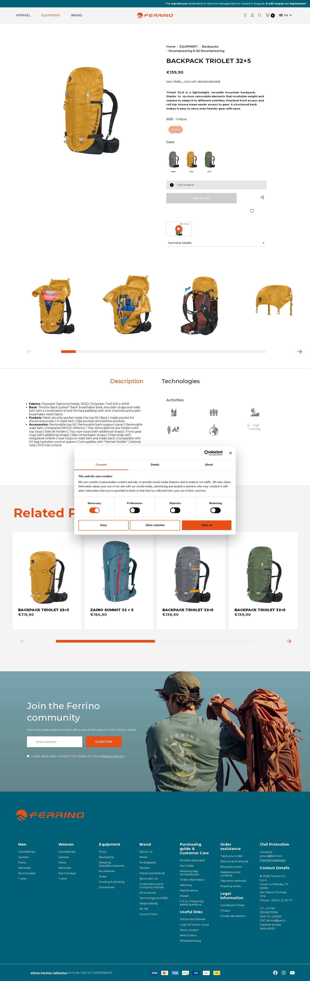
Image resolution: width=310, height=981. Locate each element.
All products (147, 892)
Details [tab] (155, 464)
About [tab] (209, 464)
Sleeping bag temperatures (189, 872)
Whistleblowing (190, 940)
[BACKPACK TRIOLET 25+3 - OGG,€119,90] (47, 570)
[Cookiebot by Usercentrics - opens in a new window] (207, 453)
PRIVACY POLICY (112, 756)
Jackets (23, 857)
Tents (102, 851)
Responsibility (148, 903)
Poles (102, 876)
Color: (170, 142)
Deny (103, 525)
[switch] (135, 510)
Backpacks (106, 857)
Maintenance (189, 890)
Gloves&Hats (26, 851)
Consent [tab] (101, 464)
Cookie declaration (233, 916)
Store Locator (189, 930)
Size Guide (187, 865)
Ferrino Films (148, 914)
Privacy (225, 910)
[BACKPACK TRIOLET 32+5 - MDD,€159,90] (191, 570)
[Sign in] (252, 15)
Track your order (231, 856)
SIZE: (176, 119)
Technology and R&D (153, 898)
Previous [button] (28, 350)
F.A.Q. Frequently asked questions (192, 902)
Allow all (206, 525)
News (143, 857)
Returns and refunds (234, 861)
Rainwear (24, 868)
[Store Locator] (245, 15)
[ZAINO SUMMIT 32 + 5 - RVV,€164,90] (119, 570)
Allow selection (155, 525)
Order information (192, 879)
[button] (216, 243)
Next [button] (298, 350)
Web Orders (188, 935)
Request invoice (231, 866)
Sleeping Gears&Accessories (111, 864)
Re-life (143, 908)
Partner (144, 868)
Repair (184, 896)
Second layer (27, 873)
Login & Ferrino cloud (194, 924)
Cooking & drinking (111, 882)
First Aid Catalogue (272, 860)
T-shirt (22, 878)
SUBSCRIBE (103, 741)
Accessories (107, 871)
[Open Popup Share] (262, 197)
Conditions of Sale (232, 905)
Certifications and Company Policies (151, 885)
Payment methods (233, 880)
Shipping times (230, 886)
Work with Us (148, 878)
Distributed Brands (152, 873)
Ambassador (148, 862)
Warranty (186, 885)
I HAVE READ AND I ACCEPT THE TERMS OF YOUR (77, 756)
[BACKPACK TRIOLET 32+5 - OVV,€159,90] (263, 570)
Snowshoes (106, 887)
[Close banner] (230, 453)
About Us (145, 851)
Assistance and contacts (230, 873)
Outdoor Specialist (192, 860)
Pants (22, 862)
